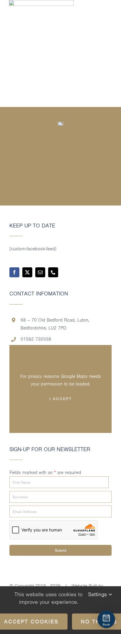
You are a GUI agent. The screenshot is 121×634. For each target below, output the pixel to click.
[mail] (40, 272)
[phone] (53, 272)
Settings (98, 594)
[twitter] (27, 272)
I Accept (60, 398)
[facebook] (14, 272)
